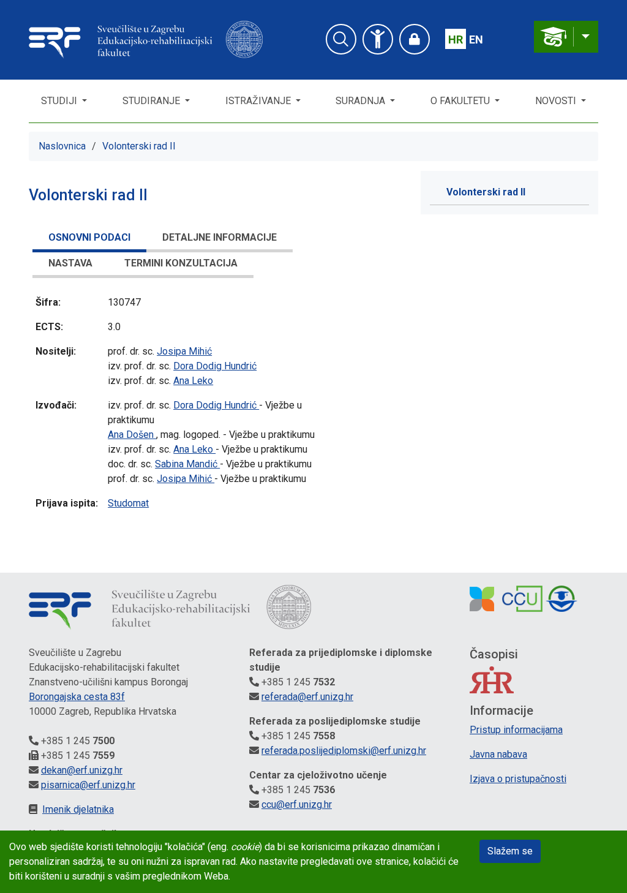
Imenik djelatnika (78, 809)
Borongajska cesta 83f (77, 697)
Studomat (128, 503)
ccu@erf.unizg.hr (296, 804)
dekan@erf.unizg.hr (81, 770)
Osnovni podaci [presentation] (89, 237)
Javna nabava (498, 754)
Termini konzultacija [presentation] (181, 263)
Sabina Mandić (187, 464)
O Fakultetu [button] (461, 101)
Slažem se (510, 851)
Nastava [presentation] (70, 263)
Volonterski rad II (139, 146)
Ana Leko (193, 380)
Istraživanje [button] (259, 101)
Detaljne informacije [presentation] (219, 237)
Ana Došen (132, 434)
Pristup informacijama (516, 730)
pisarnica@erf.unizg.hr (88, 785)
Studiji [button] (60, 101)
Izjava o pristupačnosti (518, 779)
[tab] (89, 239)
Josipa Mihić (184, 351)
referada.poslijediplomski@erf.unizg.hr (343, 750)
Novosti (557, 101)
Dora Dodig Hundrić (215, 366)
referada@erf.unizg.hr (307, 697)
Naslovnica (62, 146)
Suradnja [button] (362, 101)
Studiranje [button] (152, 101)
